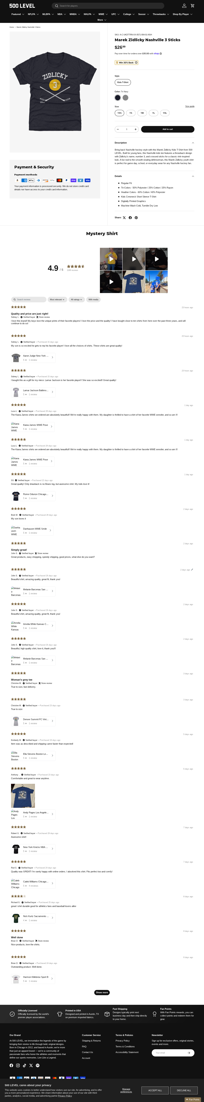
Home (12, 27)
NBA (59, 14)
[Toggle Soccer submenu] (148, 14)
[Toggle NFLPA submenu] (37, 14)
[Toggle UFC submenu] (118, 14)
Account (86, 1058)
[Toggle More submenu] (105, 20)
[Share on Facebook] (130, 218)
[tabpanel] (102, 647)
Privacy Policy (65, 1096)
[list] (55, 92)
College (127, 14)
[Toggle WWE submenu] (106, 14)
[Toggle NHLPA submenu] (94, 14)
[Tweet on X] (124, 218)
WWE (101, 14)
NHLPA (87, 14)
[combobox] (108, 6)
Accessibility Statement (127, 1052)
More (100, 20)
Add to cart (168, 129)
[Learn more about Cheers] (126, 62)
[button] (192, 5)
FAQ (84, 1046)
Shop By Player (181, 14)
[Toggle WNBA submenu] (79, 14)
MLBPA (46, 14)
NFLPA (31, 14)
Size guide (189, 106)
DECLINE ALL (184, 1090)
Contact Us (87, 1052)
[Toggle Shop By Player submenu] (191, 14)
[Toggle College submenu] (133, 14)
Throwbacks (159, 14)
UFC (113, 14)
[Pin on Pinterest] (136, 218)
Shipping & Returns (91, 1040)
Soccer (142, 14)
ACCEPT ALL (155, 1090)
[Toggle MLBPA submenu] (53, 14)
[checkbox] (93, 299)
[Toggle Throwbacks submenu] (168, 14)
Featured (16, 14)
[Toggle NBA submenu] (65, 14)
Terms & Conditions (125, 1046)
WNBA (73, 14)
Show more (102, 992)
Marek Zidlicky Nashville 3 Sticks (28, 27)
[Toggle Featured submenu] (23, 14)
